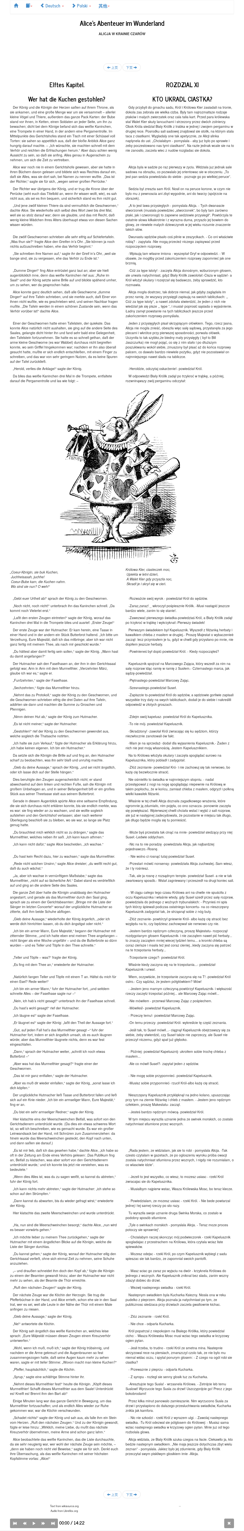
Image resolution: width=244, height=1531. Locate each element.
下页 (130, 67)
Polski (82, 5)
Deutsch (52, 5)
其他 (103, 5)
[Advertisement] (122, 47)
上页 (114, 67)
